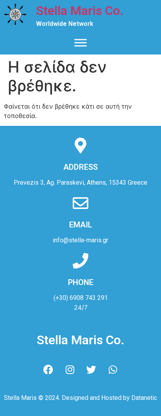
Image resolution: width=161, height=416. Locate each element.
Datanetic (144, 397)
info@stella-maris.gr (80, 240)
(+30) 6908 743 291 (81, 298)
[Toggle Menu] (80, 42)
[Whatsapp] (113, 370)
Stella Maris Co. (79, 10)
